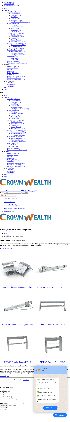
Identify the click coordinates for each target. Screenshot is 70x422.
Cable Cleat (14, 59)
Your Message (4, 403)
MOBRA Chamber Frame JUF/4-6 (17, 362)
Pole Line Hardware (13, 23)
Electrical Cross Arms (17, 27)
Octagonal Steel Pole (13, 66)
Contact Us (7, 89)
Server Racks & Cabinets (18, 51)
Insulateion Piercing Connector (16, 76)
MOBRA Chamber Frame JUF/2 (52, 362)
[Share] (2, 409)
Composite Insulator (13, 61)
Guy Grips (10, 69)
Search (2, 192)
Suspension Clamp (16, 20)
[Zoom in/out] (6, 409)
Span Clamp (14, 17)
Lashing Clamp (15, 18)
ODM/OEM (10, 86)
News (5, 87)
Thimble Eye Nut (16, 30)
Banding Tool (15, 38)
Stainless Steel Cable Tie (18, 41)
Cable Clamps (15, 58)
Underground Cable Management (17, 63)
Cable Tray (10, 74)
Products (6, 10)
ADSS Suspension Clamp (18, 46)
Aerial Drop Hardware (13, 12)
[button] (35, 92)
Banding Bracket (16, 40)
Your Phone (3, 395)
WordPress (26, 380)
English (5, 195)
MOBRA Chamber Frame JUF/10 (52, 325)
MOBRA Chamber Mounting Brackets (17, 287)
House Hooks (15, 31)
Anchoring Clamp (16, 15)
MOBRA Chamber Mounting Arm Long (17, 325)
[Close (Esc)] (0, 409)
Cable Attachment (12, 56)
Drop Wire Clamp (16, 13)
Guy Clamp (10, 71)
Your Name (3, 391)
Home (5, 8)
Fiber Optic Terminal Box (18, 55)
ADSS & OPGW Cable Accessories (17, 43)
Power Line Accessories (18, 48)
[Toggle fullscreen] (4, 409)
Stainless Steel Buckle (17, 36)
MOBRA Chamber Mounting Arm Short (52, 287)
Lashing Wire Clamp (13, 73)
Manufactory (11, 84)
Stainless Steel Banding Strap (15, 33)
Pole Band (14, 25)
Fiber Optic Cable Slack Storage (20, 22)
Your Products (4, 397)
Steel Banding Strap (16, 35)
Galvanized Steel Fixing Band (16, 79)
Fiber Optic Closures (17, 53)
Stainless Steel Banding (14, 78)
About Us (10, 83)
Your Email (3, 393)
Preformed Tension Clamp (18, 45)
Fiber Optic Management (14, 50)
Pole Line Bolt (15, 28)
